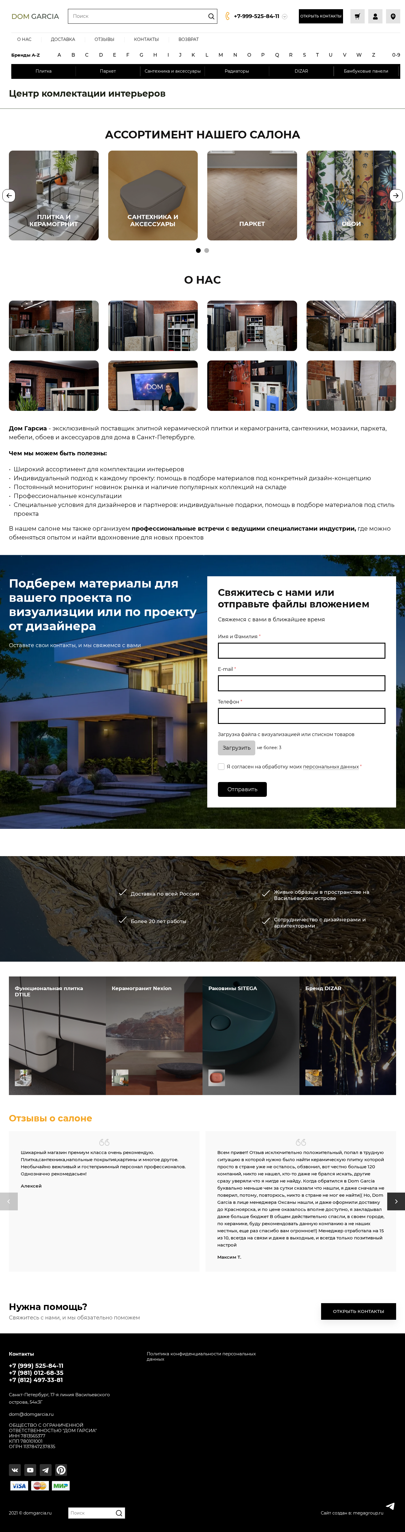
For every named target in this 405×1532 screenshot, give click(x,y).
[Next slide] (396, 195)
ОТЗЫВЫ (104, 39)
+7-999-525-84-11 (256, 16)
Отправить (242, 789)
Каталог (23, 1078)
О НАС (24, 39)
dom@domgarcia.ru (31, 1414)
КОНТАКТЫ (146, 39)
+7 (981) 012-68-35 (36, 1372)
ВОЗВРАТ (188, 39)
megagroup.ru (368, 1513)
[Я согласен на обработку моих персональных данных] (221, 766)
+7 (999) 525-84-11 (36, 1365)
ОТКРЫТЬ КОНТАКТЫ (321, 16)
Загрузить (237, 748)
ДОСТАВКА (63, 39)
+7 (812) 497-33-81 (36, 1379)
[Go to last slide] (8, 195)
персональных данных (331, 767)
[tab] (198, 250)
